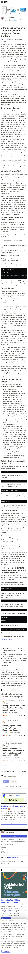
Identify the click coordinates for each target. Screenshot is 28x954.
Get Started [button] (6, 951)
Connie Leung (9, 743)
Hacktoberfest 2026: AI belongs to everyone (11, 901)
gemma (5, 712)
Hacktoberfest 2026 (6, 910)
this (12, 281)
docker (3, 39)
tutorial (3, 41)
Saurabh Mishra (9, 720)
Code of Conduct (10, 786)
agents (5, 732)
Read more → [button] (14, 823)
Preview (14, 781)
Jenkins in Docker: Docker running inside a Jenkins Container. (12, 863)
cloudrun (10, 712)
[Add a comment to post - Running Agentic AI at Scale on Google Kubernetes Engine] (10, 735)
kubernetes (17, 732)
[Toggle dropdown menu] (26, 690)
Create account (22, 2)
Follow (14, 836)
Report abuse (19, 786)
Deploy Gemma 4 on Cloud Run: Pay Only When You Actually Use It (13, 708)
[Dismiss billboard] (26, 920)
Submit (6, 781)
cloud (15, 712)
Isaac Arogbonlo (9, 17)
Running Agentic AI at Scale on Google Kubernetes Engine (11, 728)
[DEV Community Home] (6, 2)
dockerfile (10, 39)
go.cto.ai (15, 20)
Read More (5, 765)
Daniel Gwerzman (10, 700)
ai (18, 712)
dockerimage (18, 39)
